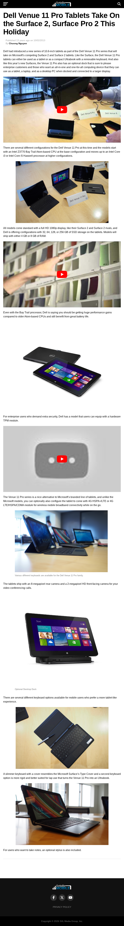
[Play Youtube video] (62, 110)
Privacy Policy (62, 907)
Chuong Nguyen (18, 43)
